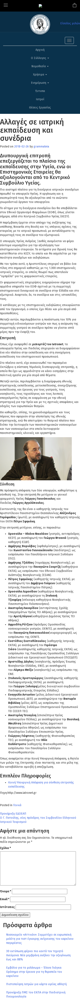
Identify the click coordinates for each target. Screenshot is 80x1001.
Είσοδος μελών (70, 23)
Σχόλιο (5, 848)
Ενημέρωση (39, 83)
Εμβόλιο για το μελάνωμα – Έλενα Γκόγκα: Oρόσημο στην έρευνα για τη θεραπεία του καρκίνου (34, 972)
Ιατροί (40, 99)
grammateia (41, 146)
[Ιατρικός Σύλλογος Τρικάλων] (40, 5)
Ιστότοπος (7, 907)
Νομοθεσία (39, 66)
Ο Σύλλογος (39, 58)
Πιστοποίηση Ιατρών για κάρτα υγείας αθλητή (36, 984)
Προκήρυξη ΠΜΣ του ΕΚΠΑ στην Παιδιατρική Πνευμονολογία (35, 994)
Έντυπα (40, 91)
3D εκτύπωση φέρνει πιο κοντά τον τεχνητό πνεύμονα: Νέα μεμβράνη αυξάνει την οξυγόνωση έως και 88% (38, 955)
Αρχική (40, 50)
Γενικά (17, 805)
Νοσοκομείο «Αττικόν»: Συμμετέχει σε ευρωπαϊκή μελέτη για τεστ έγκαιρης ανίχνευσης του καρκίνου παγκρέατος (39, 939)
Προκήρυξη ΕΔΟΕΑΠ (13, 813)
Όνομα (5, 891)
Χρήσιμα (39, 74)
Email (4, 899)
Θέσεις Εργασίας (40, 107)
